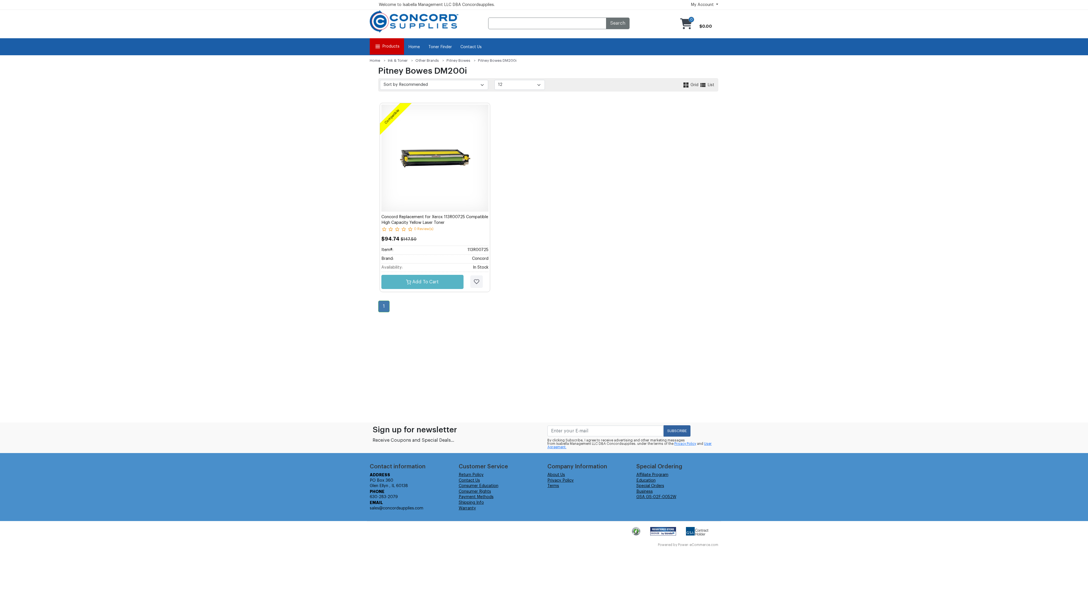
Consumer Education (478, 486)
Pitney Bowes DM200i (497, 60)
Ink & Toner (398, 60)
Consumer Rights (475, 492)
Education (646, 481)
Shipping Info (471, 503)
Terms (553, 486)
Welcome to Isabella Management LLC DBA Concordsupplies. (437, 5)
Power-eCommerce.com (698, 545)
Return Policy (471, 475)
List (710, 85)
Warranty (467, 508)
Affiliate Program (652, 475)
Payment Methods (476, 497)
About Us (556, 475)
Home (414, 47)
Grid (694, 85)
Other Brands (427, 60)
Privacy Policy (685, 443)
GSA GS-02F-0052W (656, 497)
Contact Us (471, 47)
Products (391, 46)
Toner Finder (440, 47)
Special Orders (650, 486)
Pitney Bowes (458, 60)
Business (644, 492)
